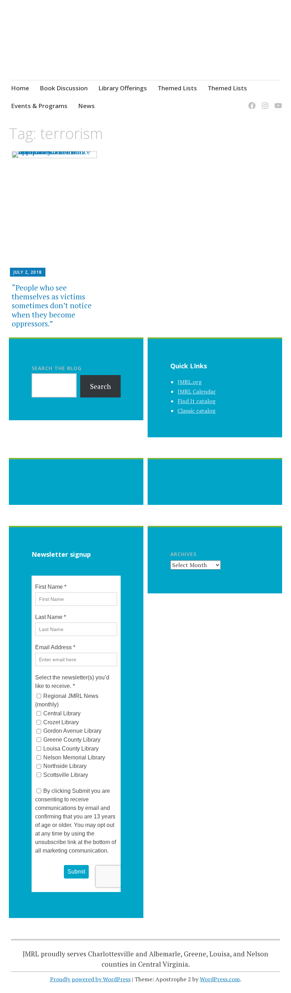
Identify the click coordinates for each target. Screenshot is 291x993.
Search (100, 386)
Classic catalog (196, 411)
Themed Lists (177, 88)
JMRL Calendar (196, 391)
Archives (183, 554)
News (86, 106)
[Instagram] (264, 101)
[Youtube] (277, 101)
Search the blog (57, 368)
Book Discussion (64, 88)
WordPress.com (220, 979)
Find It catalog (196, 401)
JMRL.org (189, 382)
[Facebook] (251, 101)
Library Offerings (122, 88)
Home (20, 88)
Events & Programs (39, 106)
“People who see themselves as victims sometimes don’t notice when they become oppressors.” (52, 306)
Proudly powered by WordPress (90, 979)
